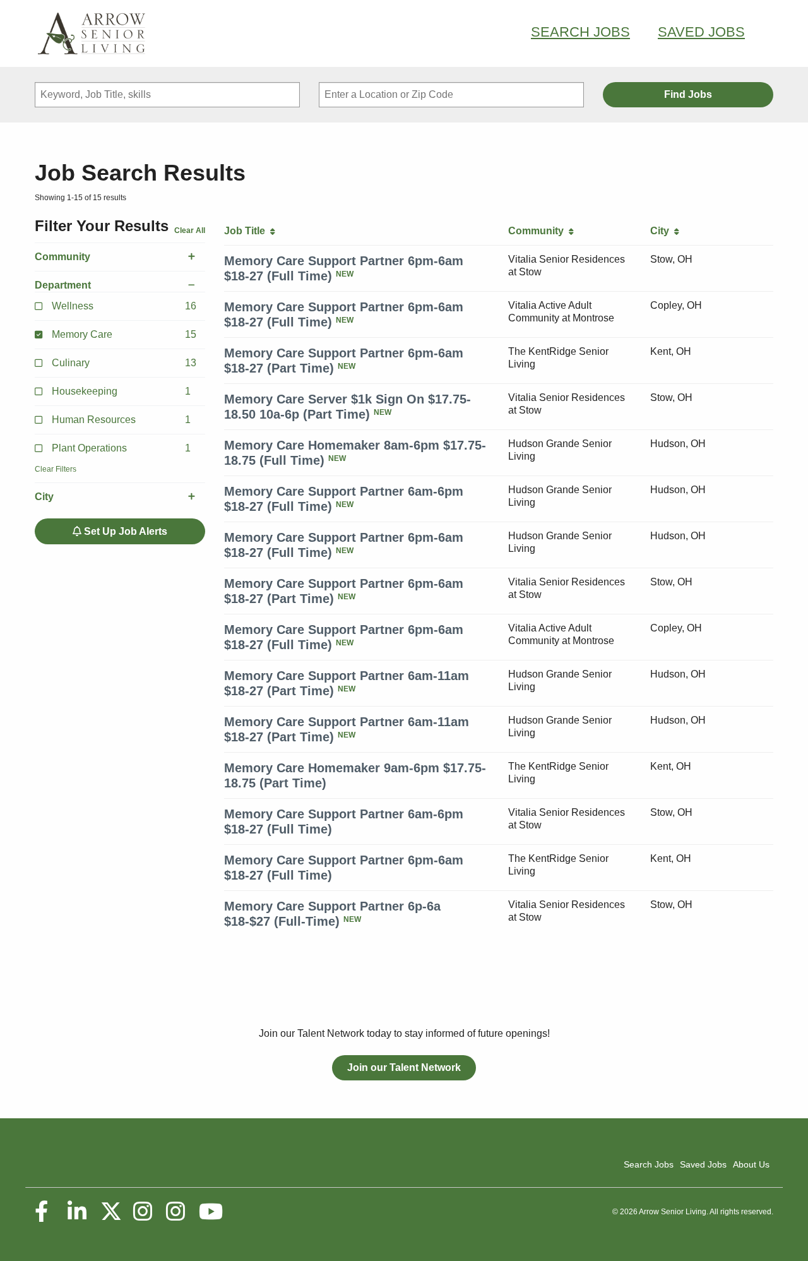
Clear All (189, 230)
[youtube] (210, 1211)
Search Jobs (580, 32)
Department (63, 285)
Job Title (247, 230)
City (44, 496)
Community (62, 256)
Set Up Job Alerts (124, 531)
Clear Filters (55, 469)
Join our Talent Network (404, 1067)
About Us (751, 1164)
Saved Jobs (701, 32)
